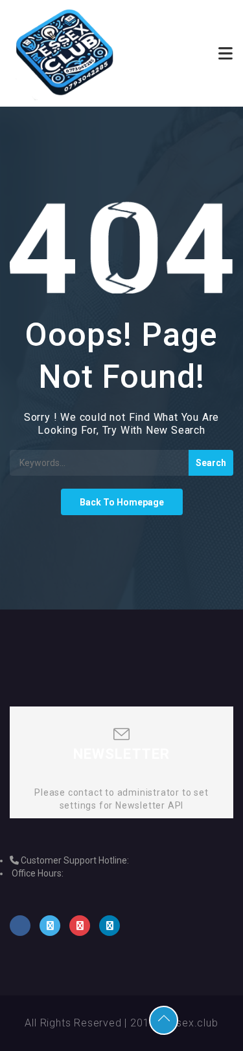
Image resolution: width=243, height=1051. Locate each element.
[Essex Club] (66, 53)
